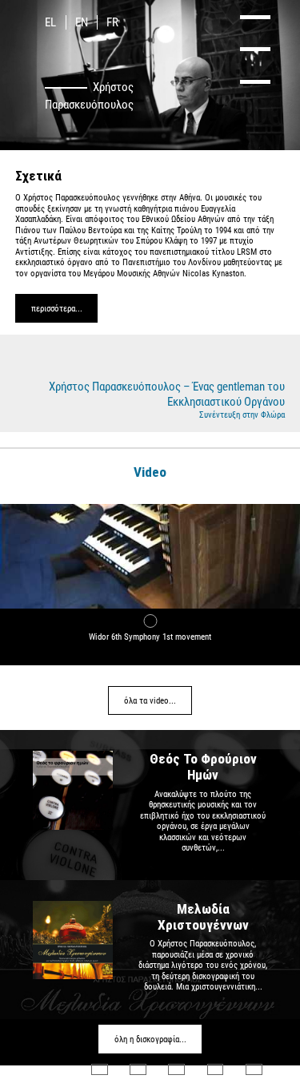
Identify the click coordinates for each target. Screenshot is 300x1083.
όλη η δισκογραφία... (150, 1039)
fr (112, 22)
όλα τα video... (150, 701)
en (81, 22)
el (50, 22)
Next (260, 470)
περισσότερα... (56, 308)
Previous (40, 470)
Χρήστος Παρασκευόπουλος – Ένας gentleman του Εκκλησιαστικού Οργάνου (167, 394)
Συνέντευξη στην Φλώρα (242, 415)
